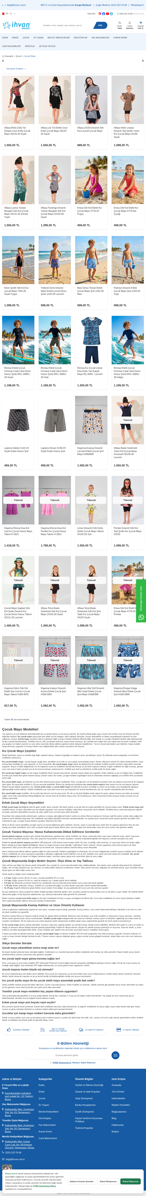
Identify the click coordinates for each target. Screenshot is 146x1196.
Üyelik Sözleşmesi (84, 1111)
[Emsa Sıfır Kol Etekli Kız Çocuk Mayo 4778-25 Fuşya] (91, 180)
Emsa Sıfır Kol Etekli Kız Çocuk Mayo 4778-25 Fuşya (89, 211)
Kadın (5, 38)
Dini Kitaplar (80, 38)
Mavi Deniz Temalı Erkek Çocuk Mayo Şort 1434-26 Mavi (90, 291)
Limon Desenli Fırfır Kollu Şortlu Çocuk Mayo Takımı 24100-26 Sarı (90, 531)
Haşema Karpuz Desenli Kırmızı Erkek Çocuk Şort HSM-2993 (53, 691)
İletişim (115, 1131)
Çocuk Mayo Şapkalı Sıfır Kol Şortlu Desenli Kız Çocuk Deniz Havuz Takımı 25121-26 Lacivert (18, 613)
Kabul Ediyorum (130, 1181)
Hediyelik (30, 46)
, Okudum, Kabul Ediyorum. (74, 1063)
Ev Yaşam (38, 38)
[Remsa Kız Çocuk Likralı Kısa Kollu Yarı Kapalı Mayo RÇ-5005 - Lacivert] (91, 340)
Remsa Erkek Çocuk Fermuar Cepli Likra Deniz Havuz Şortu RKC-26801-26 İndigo (127, 372)
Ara (100, 25)
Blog (114, 1118)
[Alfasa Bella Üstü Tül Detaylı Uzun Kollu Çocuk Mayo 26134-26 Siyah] (18, 100)
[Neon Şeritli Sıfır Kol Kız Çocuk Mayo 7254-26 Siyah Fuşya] (18, 260)
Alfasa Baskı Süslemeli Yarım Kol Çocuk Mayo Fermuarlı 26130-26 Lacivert (125, 452)
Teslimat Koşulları (84, 1128)
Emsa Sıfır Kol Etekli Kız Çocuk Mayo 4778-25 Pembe (126, 611)
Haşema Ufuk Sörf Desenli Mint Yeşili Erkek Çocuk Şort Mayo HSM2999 (90, 691)
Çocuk (26, 38)
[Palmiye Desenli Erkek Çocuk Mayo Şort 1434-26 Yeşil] (128, 260)
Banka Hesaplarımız (85, 1105)
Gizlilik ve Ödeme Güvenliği (89, 1085)
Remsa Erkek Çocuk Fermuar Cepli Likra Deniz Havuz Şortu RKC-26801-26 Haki (54, 372)
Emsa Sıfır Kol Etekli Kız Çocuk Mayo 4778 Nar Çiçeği (126, 211)
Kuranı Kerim (120, 38)
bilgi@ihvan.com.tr (15, 1159)
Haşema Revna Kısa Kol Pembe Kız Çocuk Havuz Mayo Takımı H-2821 (53, 531)
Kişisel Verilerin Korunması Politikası (89, 1120)
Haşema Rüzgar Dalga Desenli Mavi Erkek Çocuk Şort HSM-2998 (127, 691)
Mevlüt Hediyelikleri (59, 38)
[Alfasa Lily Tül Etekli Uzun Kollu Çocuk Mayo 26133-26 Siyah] (55, 100)
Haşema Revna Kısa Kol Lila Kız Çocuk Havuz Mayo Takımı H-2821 (18, 531)
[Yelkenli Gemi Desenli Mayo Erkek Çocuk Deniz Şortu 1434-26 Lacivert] (55, 260)
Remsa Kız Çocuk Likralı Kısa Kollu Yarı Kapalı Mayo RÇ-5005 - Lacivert (90, 371)
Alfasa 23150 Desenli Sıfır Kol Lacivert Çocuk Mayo (90, 129)
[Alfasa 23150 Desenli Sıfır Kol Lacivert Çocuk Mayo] (91, 100)
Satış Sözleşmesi (84, 1098)
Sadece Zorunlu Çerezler (82, 1181)
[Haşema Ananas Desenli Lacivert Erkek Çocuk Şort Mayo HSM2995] (91, 420)
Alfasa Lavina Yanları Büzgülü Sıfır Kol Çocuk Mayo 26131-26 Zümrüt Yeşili (16, 212)
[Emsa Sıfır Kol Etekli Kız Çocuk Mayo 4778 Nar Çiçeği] (128, 180)
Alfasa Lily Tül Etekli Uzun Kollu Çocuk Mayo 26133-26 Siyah (54, 131)
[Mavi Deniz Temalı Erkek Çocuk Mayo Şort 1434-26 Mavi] (91, 260)
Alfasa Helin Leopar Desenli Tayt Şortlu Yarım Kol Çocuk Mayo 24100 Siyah (126, 132)
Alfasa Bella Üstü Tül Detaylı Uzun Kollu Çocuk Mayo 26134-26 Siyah (17, 131)
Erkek (15, 38)
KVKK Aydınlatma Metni (44, 1186)
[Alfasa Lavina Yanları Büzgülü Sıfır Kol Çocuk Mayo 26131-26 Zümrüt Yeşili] (18, 180)
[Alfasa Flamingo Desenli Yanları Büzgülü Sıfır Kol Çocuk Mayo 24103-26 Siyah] (55, 180)
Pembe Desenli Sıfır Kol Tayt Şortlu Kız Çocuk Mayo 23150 (128, 531)
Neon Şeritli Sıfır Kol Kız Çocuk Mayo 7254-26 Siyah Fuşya (16, 291)
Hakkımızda (118, 1125)
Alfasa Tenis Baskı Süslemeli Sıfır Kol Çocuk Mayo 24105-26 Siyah (54, 611)
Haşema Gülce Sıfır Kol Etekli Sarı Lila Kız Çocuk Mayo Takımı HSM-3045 (17, 691)
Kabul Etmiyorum (108, 1181)
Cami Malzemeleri (11, 46)
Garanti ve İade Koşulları (87, 1091)
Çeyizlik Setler (47, 46)
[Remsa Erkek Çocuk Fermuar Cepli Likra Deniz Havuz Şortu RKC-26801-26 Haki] (55, 340)
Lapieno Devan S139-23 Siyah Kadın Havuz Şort (53, 449)
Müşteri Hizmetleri (121, 1105)
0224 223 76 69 (131, 14)
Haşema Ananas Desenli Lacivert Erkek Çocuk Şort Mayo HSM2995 (90, 451)
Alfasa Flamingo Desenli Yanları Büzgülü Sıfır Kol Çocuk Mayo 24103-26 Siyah (53, 212)
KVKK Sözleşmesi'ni (62, 1063)
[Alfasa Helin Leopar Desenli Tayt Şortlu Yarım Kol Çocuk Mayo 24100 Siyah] (128, 100)
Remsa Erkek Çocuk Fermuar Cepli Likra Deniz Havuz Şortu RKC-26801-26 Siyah (17, 372)
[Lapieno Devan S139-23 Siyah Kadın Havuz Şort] (55, 420)
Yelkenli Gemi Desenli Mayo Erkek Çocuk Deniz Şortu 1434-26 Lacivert (53, 291)
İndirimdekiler (118, 1098)
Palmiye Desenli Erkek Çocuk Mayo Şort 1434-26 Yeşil (127, 291)
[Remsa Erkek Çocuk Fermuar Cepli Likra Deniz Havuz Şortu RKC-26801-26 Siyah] (18, 340)
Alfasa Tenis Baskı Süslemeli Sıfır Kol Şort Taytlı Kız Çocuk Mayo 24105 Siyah (89, 613)
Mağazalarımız (119, 1111)
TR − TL (9, 14)
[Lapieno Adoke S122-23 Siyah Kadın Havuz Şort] (18, 420)
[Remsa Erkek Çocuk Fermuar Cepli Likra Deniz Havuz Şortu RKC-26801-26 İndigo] (128, 340)
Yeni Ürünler (118, 1091)
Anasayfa (9, 56)
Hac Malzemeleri (100, 38)
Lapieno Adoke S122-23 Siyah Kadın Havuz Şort (16, 449)
